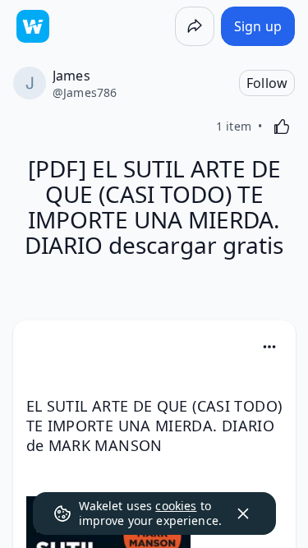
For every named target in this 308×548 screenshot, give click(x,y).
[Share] (194, 26)
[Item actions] (269, 347)
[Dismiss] (243, 513)
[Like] (282, 126)
